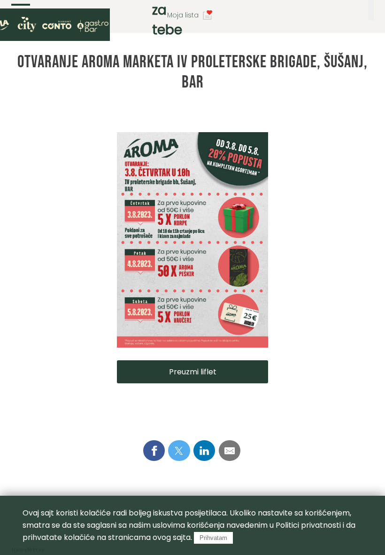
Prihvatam (213, 537)
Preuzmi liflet (192, 371)
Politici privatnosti (308, 525)
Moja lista (183, 15)
